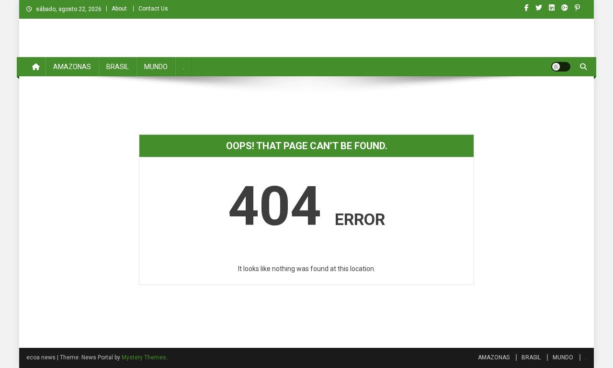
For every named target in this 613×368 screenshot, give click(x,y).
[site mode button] (560, 66)
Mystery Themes (144, 357)
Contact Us (153, 8)
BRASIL (117, 67)
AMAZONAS (72, 67)
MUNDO (156, 67)
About (119, 8)
